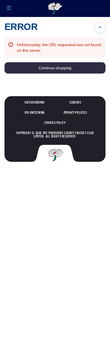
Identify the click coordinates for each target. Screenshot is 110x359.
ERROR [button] (21, 27)
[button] (9, 8)
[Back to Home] (55, 8)
